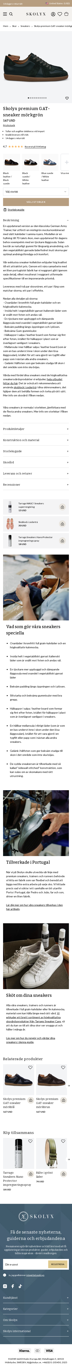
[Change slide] (28, 98)
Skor (14, 26)
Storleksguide (16, 209)
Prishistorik (9, 125)
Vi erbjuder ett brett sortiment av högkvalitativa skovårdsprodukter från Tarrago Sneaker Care (33, 1017)
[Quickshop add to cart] (30, 1100)
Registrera (57, 1264)
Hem (5, 26)
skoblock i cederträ (25, 387)
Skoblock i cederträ (28, 522)
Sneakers (25, 26)
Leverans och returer (17, 473)
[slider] (36, 67)
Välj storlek (12, 191)
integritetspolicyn (35, 1275)
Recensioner (11, 484)
